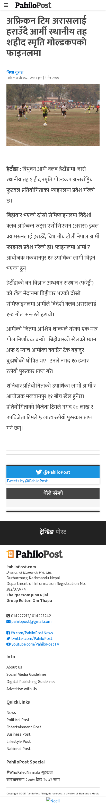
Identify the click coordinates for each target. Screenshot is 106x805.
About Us (14, 667)
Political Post (18, 720)
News (11, 712)
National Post (18, 748)
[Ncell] (53, 801)
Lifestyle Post (18, 741)
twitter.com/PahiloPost (31, 638)
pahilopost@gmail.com (31, 621)
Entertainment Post (23, 727)
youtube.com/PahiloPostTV (35, 644)
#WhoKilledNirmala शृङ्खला (29, 772)
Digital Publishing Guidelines (30, 681)
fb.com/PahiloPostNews (31, 633)
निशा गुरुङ (14, 72)
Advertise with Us (21, 689)
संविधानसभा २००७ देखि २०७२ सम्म (33, 779)
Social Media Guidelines (26, 674)
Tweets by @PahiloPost (27, 481)
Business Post (18, 734)
